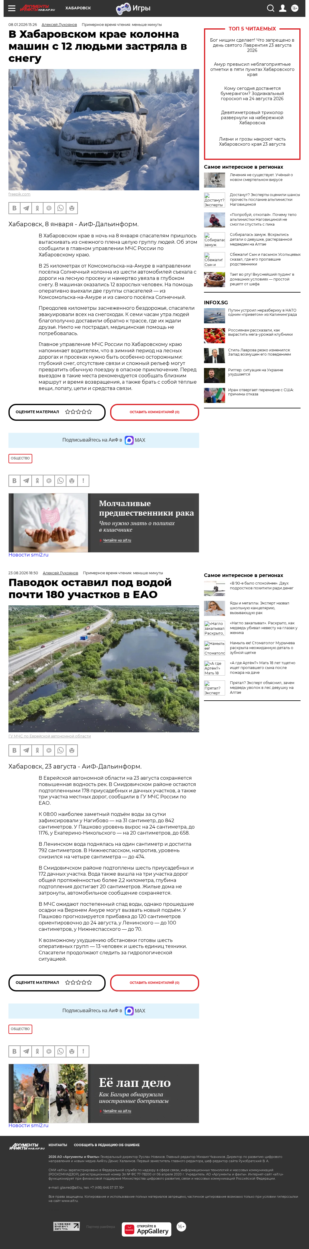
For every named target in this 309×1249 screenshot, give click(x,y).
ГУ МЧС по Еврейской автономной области (49, 736)
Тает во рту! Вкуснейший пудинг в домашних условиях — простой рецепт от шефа (262, 279)
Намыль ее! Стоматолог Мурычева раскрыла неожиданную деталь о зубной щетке (262, 648)
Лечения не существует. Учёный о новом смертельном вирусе (261, 177)
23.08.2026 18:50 (23, 573)
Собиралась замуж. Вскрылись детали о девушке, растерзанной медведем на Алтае (261, 239)
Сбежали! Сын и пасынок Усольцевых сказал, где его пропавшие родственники (265, 259)
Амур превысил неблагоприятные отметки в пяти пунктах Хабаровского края (252, 69)
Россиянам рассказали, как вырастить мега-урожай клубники (260, 332)
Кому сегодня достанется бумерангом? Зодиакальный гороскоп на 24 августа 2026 (252, 93)
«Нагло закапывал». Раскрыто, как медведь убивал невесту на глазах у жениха (264, 628)
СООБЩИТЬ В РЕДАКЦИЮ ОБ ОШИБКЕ (107, 1145)
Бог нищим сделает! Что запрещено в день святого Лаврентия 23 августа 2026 (252, 45)
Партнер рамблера (100, 1226)
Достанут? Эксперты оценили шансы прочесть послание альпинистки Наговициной (265, 199)
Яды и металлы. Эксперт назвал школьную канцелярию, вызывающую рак (259, 608)
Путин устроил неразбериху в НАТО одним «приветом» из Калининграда (262, 312)
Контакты (58, 1145)
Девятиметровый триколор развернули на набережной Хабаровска (252, 117)
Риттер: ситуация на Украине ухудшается (255, 372)
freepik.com (19, 194)
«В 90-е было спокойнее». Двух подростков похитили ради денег (262, 585)
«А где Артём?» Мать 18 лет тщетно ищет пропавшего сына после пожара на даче (262, 668)
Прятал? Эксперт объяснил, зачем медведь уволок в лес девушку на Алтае (262, 687)
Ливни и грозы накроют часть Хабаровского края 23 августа (252, 142)
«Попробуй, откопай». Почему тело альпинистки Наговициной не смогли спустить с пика (263, 219)
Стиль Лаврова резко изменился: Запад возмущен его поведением (259, 352)
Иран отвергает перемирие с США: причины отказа (261, 392)
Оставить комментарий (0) (155, 412)
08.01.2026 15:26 (22, 24)
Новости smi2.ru (28, 555)
